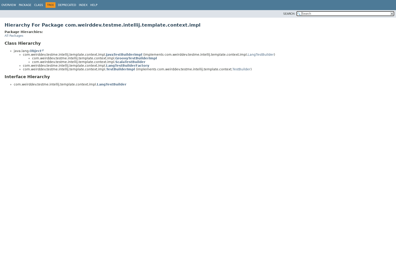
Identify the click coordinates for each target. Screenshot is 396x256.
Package (25, 5)
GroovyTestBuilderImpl (136, 58)
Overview (8, 5)
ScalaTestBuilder (130, 62)
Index (83, 5)
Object (35, 51)
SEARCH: (289, 13)
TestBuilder (241, 69)
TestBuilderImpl (120, 69)
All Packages (14, 35)
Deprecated (67, 5)
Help (93, 5)
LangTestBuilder (261, 54)
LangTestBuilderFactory (127, 65)
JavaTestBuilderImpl (124, 54)
